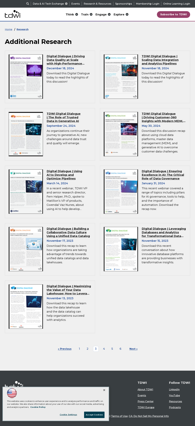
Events (75, 3)
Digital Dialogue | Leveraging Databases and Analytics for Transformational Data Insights (164, 234)
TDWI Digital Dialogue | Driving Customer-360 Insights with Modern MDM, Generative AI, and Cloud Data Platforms (162, 121)
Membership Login (147, 3)
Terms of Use (119, 416)
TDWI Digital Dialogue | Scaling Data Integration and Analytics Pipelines (160, 59)
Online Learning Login (176, 3)
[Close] (104, 390)
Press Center (146, 401)
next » (133, 348)
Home (8, 29)
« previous (64, 348)
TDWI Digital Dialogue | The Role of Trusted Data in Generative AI (64, 117)
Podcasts (175, 407)
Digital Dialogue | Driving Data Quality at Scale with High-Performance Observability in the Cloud (66, 61)
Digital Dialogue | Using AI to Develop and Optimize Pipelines (64, 174)
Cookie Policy (38, 407)
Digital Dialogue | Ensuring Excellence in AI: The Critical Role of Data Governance (163, 174)
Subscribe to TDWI (173, 14)
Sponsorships (123, 3)
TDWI (142, 383)
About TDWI (145, 389)
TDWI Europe (146, 407)
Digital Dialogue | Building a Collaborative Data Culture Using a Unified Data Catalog (68, 232)
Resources (175, 401)
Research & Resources (97, 3)
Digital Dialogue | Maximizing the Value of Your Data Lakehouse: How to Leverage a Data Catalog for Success (69, 291)
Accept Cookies (94, 414)
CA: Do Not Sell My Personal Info (149, 416)
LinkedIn (174, 389)
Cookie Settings (68, 414)
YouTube (174, 395)
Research (22, 29)
